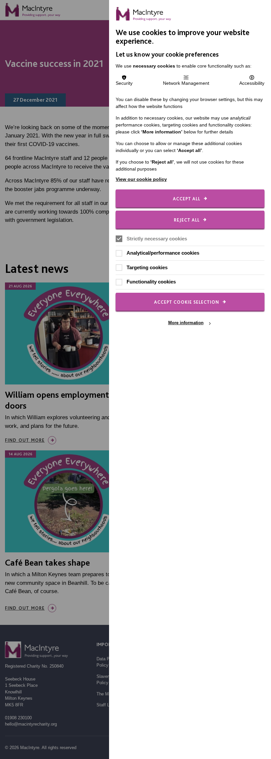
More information (186, 323)
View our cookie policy (141, 179)
